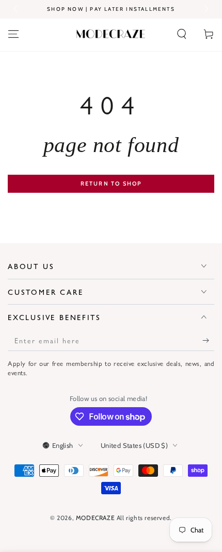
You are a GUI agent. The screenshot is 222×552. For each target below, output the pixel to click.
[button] (181, 34)
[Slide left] (16, 9)
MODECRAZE (95, 518)
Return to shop (111, 183)
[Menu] (13, 34)
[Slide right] (205, 9)
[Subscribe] (208, 340)
